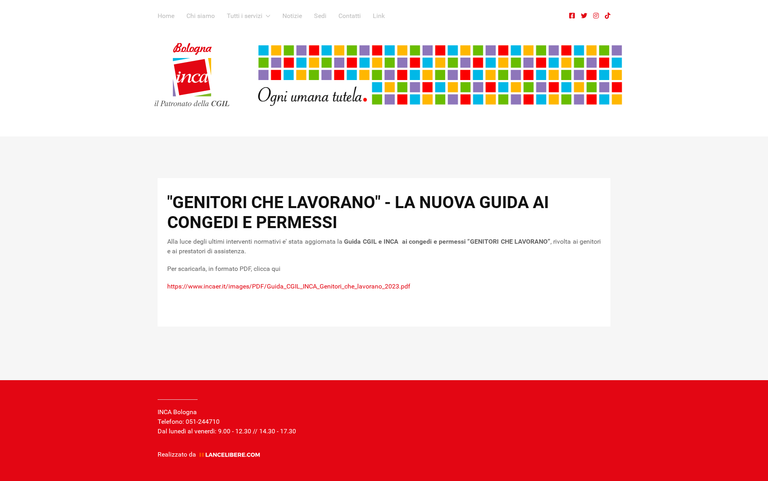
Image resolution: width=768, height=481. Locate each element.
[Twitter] (584, 16)
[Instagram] (596, 16)
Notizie (292, 16)
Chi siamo (200, 16)
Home (166, 16)
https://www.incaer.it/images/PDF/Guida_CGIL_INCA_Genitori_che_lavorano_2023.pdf (288, 286)
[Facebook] (572, 16)
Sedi (320, 16)
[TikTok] (607, 16)
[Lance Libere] (232, 454)
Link (379, 16)
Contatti (349, 16)
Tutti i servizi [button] (244, 16)
